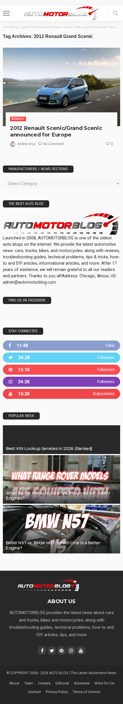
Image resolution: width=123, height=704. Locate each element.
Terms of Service (86, 692)
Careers (44, 683)
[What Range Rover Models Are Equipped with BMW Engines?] (61, 479)
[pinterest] (61, 370)
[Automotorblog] (61, 12)
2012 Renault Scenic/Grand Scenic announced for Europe (56, 131)
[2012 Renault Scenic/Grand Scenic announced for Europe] (61, 87)
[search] (115, 13)
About (14, 683)
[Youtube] (61, 394)
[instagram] (61, 382)
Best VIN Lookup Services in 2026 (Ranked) (49, 448)
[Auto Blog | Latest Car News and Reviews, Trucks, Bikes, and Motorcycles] (48, 585)
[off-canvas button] (6, 13)
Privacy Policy (57, 692)
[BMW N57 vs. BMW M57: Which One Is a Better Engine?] (61, 529)
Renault (18, 119)
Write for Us (104, 683)
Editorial (62, 683)
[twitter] (61, 358)
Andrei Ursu (26, 144)
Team (28, 683)
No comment (53, 144)
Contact (34, 692)
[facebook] (61, 346)
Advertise (82, 683)
